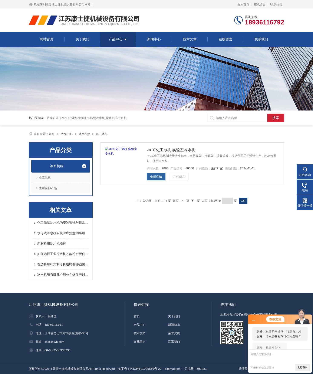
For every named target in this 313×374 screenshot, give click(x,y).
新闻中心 (154, 39)
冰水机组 (84, 134)
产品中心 (115, 39)
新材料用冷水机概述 (51, 243)
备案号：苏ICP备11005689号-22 (140, 368)
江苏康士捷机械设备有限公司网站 (68, 4)
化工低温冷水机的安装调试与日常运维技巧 (62, 222)
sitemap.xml (173, 368)
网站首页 (46, 39)
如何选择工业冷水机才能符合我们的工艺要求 (62, 254)
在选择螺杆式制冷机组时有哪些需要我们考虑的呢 (62, 264)
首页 (52, 134)
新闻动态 (174, 324)
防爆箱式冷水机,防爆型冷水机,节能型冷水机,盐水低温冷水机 (87, 118)
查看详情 (156, 176)
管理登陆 (245, 368)
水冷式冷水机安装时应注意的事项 (61, 233)
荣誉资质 (174, 333)
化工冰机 (102, 134)
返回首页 (243, 4)
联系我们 (276, 4)
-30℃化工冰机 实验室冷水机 (171, 150)
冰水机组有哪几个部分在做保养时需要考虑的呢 (62, 274)
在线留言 (260, 4)
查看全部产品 (48, 188)
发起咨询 (302, 367)
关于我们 (82, 39)
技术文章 (190, 39)
